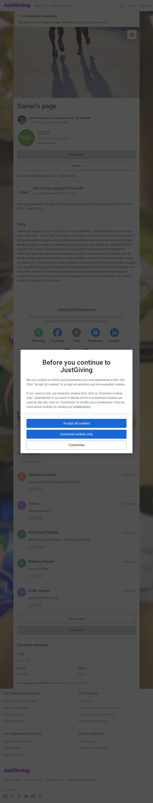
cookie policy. (82, 407)
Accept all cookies (76, 423)
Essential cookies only (76, 434)
